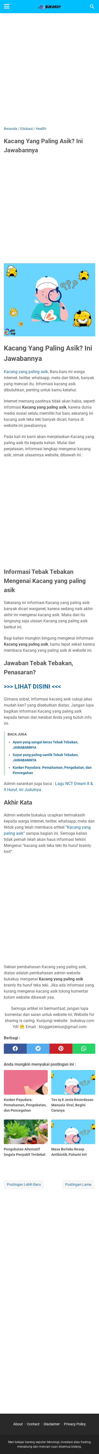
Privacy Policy (75, 1424)
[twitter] (38, 1049)
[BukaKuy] (49, 6)
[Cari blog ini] (92, 7)
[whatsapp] (83, 1049)
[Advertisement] (49, 70)
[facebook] (15, 1049)
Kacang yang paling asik (26, 371)
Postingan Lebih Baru (24, 1184)
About (18, 1424)
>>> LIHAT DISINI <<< (32, 686)
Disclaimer (52, 1424)
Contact (33, 1424)
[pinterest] (61, 1049)
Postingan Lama (78, 1184)
